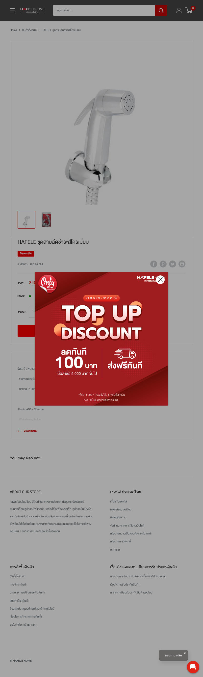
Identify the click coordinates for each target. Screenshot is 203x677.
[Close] (160, 279)
